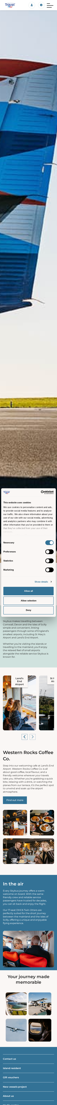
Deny (28, 610)
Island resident (12, 1068)
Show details (41, 581)
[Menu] (50, 5)
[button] (24, 737)
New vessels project (15, 1086)
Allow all (28, 591)
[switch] (49, 551)
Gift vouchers (11, 1077)
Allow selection (28, 600)
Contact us (9, 1058)
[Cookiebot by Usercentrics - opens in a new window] (41, 492)
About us (8, 1096)
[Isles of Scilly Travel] (9, 5)
